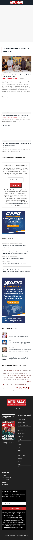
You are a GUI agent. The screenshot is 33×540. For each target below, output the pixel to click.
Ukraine (19, 467)
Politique (20, 458)
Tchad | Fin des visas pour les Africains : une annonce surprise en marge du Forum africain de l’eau (20, 343)
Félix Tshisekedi (24, 370)
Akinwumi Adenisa (19, 379)
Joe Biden (4, 370)
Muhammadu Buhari (21, 382)
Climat (19, 427)
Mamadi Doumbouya (24, 373)
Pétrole (19, 461)
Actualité (20, 418)
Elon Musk (17, 372)
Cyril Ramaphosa (20, 384)
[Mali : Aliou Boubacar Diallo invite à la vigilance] (16, 104)
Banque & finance (22, 422)
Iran (19, 447)
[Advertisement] (16, 23)
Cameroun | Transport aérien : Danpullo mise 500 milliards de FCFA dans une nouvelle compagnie (15, 252)
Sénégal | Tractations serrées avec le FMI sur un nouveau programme (15, 264)
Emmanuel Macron (13, 370)
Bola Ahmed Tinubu (14, 373)
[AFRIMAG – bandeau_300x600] (13, 323)
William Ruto (11, 379)
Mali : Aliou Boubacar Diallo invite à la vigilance (15, 115)
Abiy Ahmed (22, 372)
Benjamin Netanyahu (23, 425)
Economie (20, 436)
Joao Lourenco (27, 372)
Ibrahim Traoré (13, 382)
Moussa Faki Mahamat (18, 390)
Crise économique (22, 430)
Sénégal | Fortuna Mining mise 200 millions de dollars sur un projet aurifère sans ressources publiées (20, 350)
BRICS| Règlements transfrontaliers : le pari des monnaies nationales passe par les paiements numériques (19, 358)
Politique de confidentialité (22, 535)
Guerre (19, 444)
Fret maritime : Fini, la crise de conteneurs (13, 258)
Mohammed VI (18, 377)
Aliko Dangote (4, 375)
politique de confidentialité (18, 203)
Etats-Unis (20, 441)
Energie (20, 439)
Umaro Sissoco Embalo (9, 372)
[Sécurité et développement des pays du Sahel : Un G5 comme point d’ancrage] (16, 132)
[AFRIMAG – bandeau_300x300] (13, 233)
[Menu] (3, 2)
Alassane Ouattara (14, 375)
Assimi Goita (5, 373)
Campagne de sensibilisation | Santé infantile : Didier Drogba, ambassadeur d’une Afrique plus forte (20, 335)
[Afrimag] (16, 2)
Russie (19, 464)
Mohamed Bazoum (10, 388)
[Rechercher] (30, 2)
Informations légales (10, 535)
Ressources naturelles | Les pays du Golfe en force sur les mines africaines (16, 246)
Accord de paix (21, 419)
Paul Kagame (10, 377)
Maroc (19, 453)
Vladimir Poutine (10, 384)
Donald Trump (22, 387)
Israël (19, 450)
